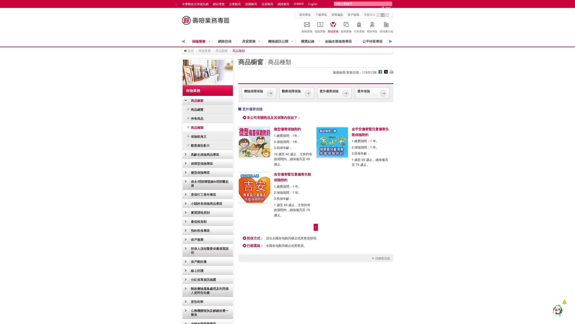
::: (176, 4)
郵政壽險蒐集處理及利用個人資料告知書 (210, 290)
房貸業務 (249, 41)
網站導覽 (219, 4)
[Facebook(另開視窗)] (380, 72)
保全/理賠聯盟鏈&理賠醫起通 (210, 183)
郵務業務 (307, 31)
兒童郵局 (267, 4)
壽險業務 (333, 31)
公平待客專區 (373, 41)
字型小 (378, 15)
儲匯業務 (320, 31)
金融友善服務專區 (338, 41)
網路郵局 (283, 4)
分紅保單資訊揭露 (203, 279)
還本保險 (363, 91)
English (312, 4)
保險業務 (199, 41)
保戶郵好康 (199, 261)
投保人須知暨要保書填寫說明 (210, 250)
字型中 (382, 15)
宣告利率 (197, 301)
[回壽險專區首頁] (206, 22)
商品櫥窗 (221, 50)
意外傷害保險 (329, 91)
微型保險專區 (200, 172)
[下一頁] (389, 41)
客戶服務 (353, 15)
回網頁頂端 (382, 258)
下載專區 (321, 15)
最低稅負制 (199, 221)
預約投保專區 (200, 230)
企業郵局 (235, 4)
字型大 (387, 15)
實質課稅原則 (200, 212)
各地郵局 (299, 3)
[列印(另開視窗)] (391, 72)
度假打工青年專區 (203, 194)
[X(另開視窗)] (386, 72)
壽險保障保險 (253, 91)
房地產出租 (386, 31)
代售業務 (359, 31)
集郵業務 (346, 31)
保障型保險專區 (202, 163)
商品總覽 (197, 109)
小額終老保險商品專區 (206, 203)
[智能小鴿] (557, 310)
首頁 (191, 50)
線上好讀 (197, 270)
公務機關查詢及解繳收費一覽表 (210, 312)
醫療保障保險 (291, 91)
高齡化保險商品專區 (205, 154)
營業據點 (337, 15)
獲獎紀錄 (307, 41)
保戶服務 (197, 239)
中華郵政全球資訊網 (195, 4)
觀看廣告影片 (200, 145)
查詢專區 (305, 15)
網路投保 (225, 41)
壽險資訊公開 (278, 41)
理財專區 (372, 31)
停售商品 (197, 118)
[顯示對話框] (564, 302)
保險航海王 (199, 136)
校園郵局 (251, 4)
